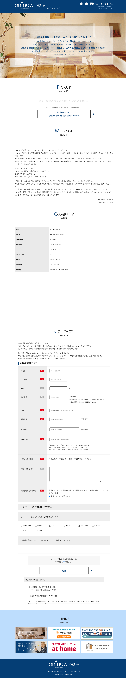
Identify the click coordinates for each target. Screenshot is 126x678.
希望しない (66, 496)
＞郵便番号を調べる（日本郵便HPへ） (83, 402)
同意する (60, 562)
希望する (54, 496)
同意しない (69, 562)
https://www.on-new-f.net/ (64, 54)
